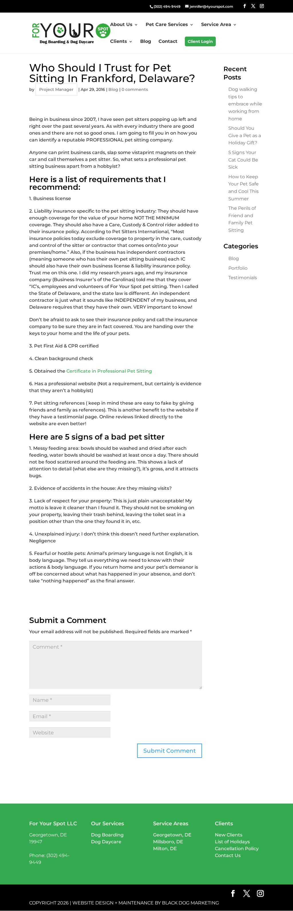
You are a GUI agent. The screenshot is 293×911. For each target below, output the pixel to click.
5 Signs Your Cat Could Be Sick (243, 160)
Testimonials (242, 277)
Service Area (216, 25)
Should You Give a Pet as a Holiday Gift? (244, 135)
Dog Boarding (107, 835)
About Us (121, 25)
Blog (145, 41)
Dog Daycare (106, 841)
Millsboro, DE (168, 841)
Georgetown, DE (172, 835)
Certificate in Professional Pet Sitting (109, 371)
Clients (118, 41)
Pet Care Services (167, 25)
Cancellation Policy (237, 848)
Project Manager (56, 89)
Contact (168, 41)
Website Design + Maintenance (113, 903)
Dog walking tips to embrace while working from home (245, 104)
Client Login (200, 41)
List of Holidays (232, 841)
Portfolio (238, 268)
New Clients (228, 835)
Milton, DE (165, 848)
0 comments (135, 89)
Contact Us (228, 855)
